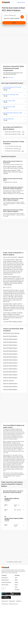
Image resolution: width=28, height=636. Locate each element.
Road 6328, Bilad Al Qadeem (10, 371)
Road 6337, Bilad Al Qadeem (10, 336)
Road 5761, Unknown (8, 380)
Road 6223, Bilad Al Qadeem (10, 351)
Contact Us (18, 601)
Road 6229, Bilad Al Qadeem (10, 354)
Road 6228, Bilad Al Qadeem (10, 357)
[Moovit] (6, 2)
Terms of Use (5, 601)
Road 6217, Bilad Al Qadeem (10, 368)
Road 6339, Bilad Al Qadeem (10, 339)
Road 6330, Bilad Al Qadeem (10, 342)
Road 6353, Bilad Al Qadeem (10, 386)
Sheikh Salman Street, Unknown (11, 333)
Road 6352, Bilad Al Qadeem (10, 374)
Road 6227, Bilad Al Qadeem (10, 345)
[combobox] (14, 16)
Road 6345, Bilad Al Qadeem (10, 362)
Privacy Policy (12, 601)
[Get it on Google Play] (6, 594)
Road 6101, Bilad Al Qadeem (10, 383)
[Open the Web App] (6, 597)
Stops (16, 584)
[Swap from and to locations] (22, 17)
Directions (17, 589)
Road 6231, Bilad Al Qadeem (10, 365)
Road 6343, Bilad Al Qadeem (10, 348)
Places (16, 579)
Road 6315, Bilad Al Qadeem (10, 377)
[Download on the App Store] (15, 594)
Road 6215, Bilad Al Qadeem (10, 389)
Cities (16, 587)
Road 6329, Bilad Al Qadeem (10, 359)
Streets (16, 582)
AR (3, 588)
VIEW (23, 131)
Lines (16, 577)
